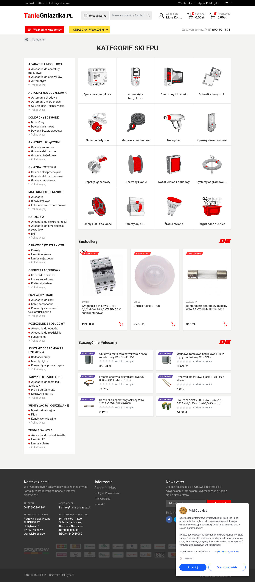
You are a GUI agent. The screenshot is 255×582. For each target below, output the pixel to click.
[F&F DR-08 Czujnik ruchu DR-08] (155, 275)
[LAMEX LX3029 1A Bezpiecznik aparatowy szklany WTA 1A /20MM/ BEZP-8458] (207, 275)
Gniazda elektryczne (43, 151)
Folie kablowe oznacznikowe (48, 205)
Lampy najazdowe (41, 258)
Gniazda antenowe (42, 147)
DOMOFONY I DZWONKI (44, 117)
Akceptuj (193, 567)
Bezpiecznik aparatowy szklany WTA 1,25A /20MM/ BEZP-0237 (121, 401)
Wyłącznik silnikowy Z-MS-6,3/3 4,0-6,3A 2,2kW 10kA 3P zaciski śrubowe (101, 309)
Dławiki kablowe (40, 201)
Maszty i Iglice (39, 361)
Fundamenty (38, 336)
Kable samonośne (41, 304)
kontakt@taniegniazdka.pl (74, 507)
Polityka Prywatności (107, 493)
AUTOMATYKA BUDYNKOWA (47, 92)
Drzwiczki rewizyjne (42, 410)
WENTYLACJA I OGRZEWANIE (48, 405)
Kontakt (29, 3)
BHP (33, 233)
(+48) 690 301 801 (34, 507)
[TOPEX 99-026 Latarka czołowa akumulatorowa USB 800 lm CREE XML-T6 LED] (88, 383)
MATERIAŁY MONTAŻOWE (45, 192)
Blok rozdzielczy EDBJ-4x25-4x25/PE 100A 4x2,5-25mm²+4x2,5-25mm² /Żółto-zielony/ (199, 403)
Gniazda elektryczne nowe (46, 176)
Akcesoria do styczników (46, 77)
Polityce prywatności (228, 551)
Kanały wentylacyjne (43, 418)
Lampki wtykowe (41, 254)
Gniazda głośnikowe (43, 155)
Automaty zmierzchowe (45, 101)
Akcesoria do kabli (42, 300)
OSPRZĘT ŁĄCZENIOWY (44, 270)
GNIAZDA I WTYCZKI (42, 167)
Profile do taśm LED (42, 389)
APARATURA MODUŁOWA (45, 64)
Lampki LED (37, 439)
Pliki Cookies (102, 498)
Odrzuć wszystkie (227, 567)
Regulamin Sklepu (105, 487)
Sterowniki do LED (41, 394)
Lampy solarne (39, 443)
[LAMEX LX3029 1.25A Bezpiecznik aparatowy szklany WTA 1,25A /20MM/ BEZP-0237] (88, 406)
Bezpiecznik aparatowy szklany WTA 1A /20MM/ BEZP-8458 (206, 307)
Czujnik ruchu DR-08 (147, 306)
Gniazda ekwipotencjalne (45, 172)
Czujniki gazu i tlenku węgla (47, 106)
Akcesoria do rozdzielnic (45, 332)
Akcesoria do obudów (44, 328)
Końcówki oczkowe (42, 275)
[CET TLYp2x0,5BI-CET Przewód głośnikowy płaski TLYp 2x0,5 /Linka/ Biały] (166, 383)
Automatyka (38, 81)
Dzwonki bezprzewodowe (46, 130)
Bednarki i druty (40, 357)
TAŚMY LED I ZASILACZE (45, 377)
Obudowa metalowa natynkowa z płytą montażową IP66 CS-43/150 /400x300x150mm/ (123, 357)
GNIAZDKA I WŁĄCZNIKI (88, 29)
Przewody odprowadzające (47, 365)
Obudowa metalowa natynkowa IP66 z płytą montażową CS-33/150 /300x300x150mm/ (200, 357)
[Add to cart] (121, 324)
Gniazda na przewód (43, 180)
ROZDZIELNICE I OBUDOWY (46, 323)
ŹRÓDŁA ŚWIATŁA (40, 430)
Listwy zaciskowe (41, 279)
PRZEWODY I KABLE (41, 295)
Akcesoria (36, 197)
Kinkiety (35, 250)
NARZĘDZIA (36, 217)
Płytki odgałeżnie (41, 283)
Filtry (33, 414)
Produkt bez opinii (125, 361)
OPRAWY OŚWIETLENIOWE (46, 245)
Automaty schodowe (43, 97)
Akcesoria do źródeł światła (47, 435)
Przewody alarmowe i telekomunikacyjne (42, 310)
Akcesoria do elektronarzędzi (48, 221)
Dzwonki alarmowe (42, 126)
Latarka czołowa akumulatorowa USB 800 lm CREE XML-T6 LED (122, 378)
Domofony (37, 122)
